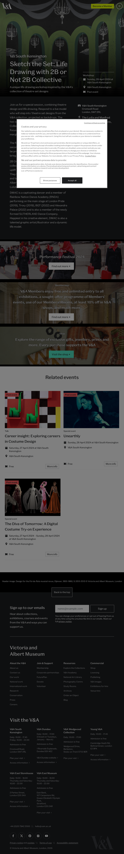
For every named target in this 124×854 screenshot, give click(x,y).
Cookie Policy (90, 156)
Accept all (72, 180)
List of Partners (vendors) (31, 171)
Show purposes (50, 180)
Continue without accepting (94, 123)
